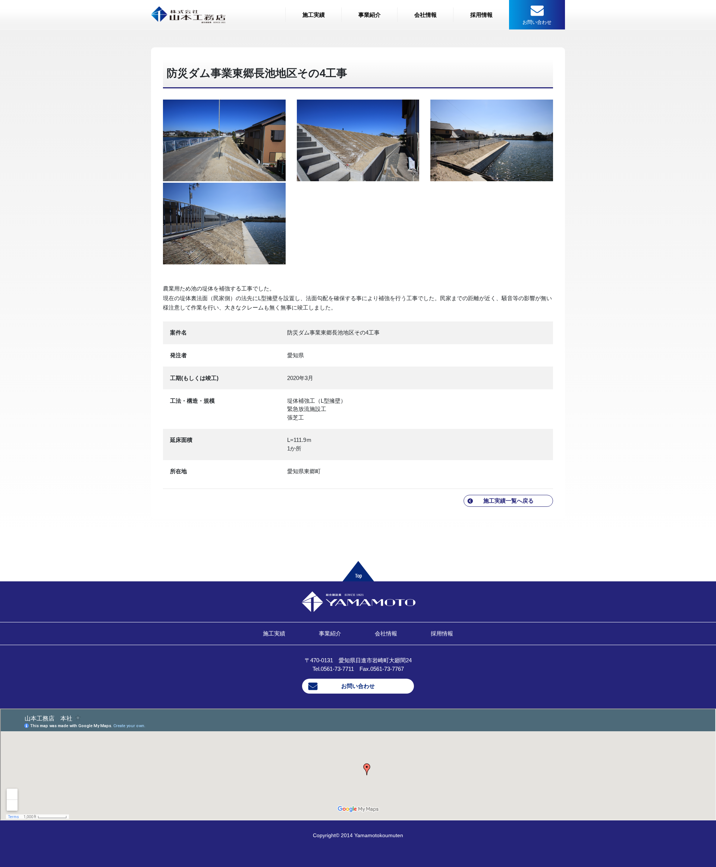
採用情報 (481, 15)
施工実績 (313, 15)
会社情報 (425, 15)
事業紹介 (369, 15)
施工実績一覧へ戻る (508, 500)
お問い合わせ (358, 686)
